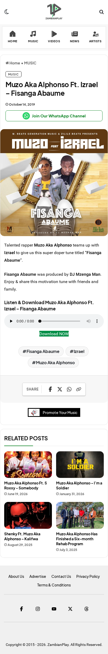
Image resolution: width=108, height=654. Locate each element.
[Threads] (86, 608)
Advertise (37, 576)
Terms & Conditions (54, 585)
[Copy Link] (78, 389)
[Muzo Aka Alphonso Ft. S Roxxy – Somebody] (28, 464)
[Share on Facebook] (50, 389)
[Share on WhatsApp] (69, 389)
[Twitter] (70, 608)
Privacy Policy (88, 576)
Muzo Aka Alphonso (53, 245)
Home (14, 63)
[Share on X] (60, 389)
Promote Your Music (60, 412)
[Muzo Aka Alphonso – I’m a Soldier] (80, 464)
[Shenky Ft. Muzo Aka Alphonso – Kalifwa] (28, 515)
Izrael (9, 252)
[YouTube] (54, 608)
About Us (16, 576)
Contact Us (61, 576)
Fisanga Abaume (43, 351)
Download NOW (54, 334)
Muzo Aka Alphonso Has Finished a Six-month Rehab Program (77, 538)
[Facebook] (21, 608)
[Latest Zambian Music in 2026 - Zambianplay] (54, 11)
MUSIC (30, 63)
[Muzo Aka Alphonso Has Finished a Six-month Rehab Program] (80, 515)
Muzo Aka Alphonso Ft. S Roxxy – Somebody (25, 485)
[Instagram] (37, 608)
